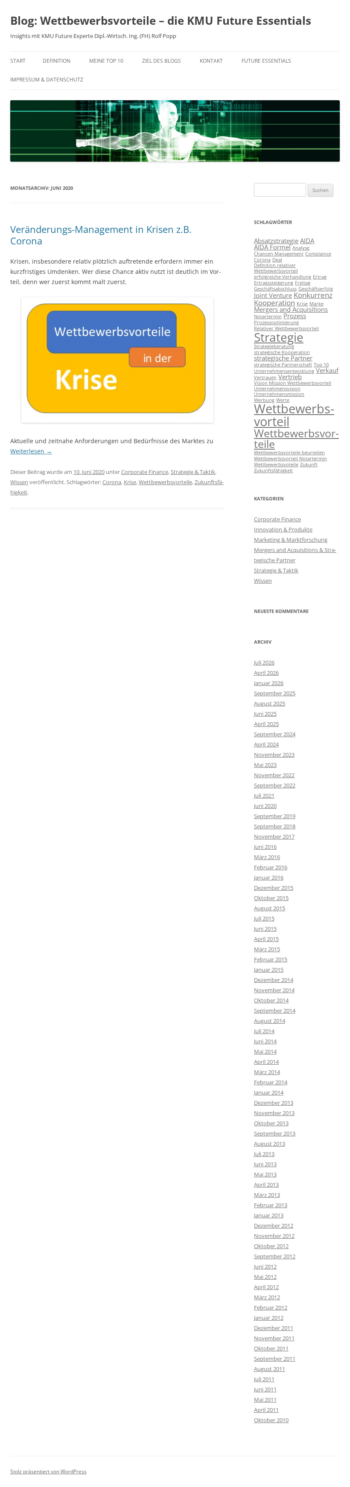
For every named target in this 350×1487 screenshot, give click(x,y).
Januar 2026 (268, 683)
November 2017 (274, 836)
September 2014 (274, 1010)
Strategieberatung (274, 346)
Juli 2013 (264, 1154)
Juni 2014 (265, 1041)
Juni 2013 (265, 1164)
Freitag (302, 283)
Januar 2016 (268, 877)
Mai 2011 (265, 1399)
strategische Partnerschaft (283, 365)
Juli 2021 (264, 795)
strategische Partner (283, 358)
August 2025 (269, 703)
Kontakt (211, 60)
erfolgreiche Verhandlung (282, 277)
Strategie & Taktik (193, 472)
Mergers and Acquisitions (291, 309)
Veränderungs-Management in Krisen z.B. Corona (101, 235)
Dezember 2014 (273, 980)
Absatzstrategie (276, 240)
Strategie (278, 337)
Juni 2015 (265, 928)
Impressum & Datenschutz (46, 79)
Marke (316, 304)
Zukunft (309, 465)
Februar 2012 (270, 1307)
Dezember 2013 (273, 1103)
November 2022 (274, 775)
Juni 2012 (265, 1266)
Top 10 (321, 365)
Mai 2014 (265, 1051)
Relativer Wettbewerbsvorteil (286, 328)
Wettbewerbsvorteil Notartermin (290, 459)
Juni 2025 (265, 713)
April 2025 (266, 724)
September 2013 (274, 1133)
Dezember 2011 (273, 1328)
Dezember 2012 (273, 1225)
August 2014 (269, 1021)
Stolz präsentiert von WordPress (48, 1471)
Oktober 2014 (271, 1000)
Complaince (318, 254)
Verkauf (327, 370)
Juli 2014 (264, 1031)
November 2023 (274, 754)
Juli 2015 (264, 918)
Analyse (300, 248)
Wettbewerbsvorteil (294, 415)
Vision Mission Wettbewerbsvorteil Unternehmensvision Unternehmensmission (292, 388)
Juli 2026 (264, 662)
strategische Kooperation (282, 352)
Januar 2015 (268, 969)
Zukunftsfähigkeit (273, 470)
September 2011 (274, 1358)
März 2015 (267, 949)
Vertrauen (265, 377)
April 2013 (266, 1184)
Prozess (294, 315)
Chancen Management (278, 254)
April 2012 (266, 1287)
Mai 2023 (265, 765)
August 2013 (269, 1143)
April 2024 (266, 744)
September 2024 (274, 734)
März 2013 (267, 1195)
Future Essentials (266, 60)
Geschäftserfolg (315, 289)
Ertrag (320, 277)
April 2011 (266, 1410)
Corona (111, 482)
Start (18, 60)
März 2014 (267, 1072)
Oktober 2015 (271, 898)
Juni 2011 (265, 1389)
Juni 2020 (265, 806)
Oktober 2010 (271, 1420)
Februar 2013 (270, 1205)
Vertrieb (290, 376)
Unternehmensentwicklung (284, 371)
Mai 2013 (265, 1174)
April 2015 (266, 939)
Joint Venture (273, 295)
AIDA (307, 240)
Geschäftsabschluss (275, 289)
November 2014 (274, 990)
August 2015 (269, 908)
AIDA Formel (272, 247)
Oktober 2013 (271, 1123)
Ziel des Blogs (161, 60)
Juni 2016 (265, 847)
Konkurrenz (313, 295)
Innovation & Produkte (283, 529)
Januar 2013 (268, 1215)
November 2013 (274, 1113)
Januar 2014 (268, 1092)
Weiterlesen (31, 451)
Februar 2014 (270, 1082)
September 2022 (274, 785)
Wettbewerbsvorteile (165, 482)
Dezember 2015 (273, 888)
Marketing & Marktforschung (290, 539)
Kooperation (274, 303)
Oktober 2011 (271, 1348)
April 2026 (266, 673)
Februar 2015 (270, 959)
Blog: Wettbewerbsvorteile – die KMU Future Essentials (160, 20)
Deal (277, 260)
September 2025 (274, 693)
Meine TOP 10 (106, 60)
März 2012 (267, 1297)
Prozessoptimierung (276, 322)
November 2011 (274, 1338)
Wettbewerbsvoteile (276, 465)
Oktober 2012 (271, 1246)
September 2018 (274, 826)
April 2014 (266, 1062)
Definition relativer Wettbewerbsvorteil (276, 268)
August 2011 (269, 1369)
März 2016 (267, 857)
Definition (56, 60)
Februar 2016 (270, 867)
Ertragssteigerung (273, 283)
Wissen (19, 482)
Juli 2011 (264, 1379)
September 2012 (274, 1256)
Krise (130, 482)
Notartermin (268, 316)
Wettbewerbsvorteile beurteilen (289, 453)
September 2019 (274, 816)
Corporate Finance (144, 472)
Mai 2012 (265, 1277)
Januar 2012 (268, 1317)
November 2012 (274, 1236)
